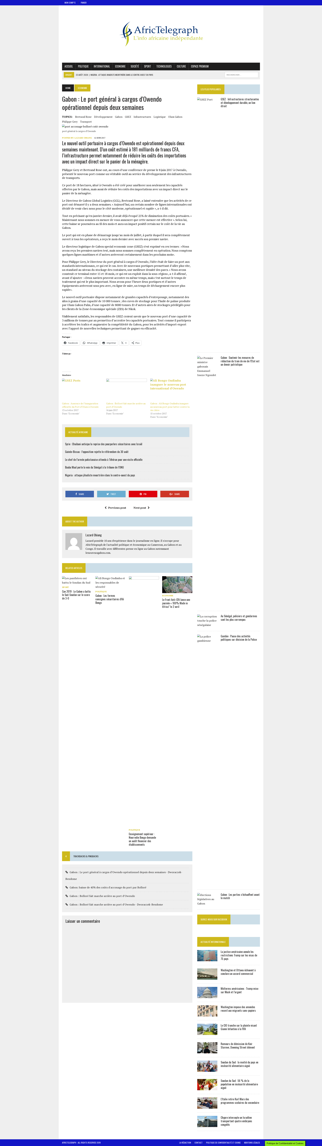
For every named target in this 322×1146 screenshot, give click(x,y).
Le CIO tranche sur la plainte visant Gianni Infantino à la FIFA (239, 1027)
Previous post (117, 508)
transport (86, 121)
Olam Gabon (175, 116)
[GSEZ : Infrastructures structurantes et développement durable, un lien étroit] (207, 346)
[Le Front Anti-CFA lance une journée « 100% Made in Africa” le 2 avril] (177, 591)
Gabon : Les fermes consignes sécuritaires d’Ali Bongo (109, 599)
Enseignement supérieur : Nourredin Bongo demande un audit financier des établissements (142, 839)
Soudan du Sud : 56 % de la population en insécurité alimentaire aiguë (239, 1084)
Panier (84, 2)
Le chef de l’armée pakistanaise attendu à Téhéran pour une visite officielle (103, 460)
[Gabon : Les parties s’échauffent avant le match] (207, 903)
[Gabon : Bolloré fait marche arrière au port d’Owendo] (126, 390)
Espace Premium (200, 66)
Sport (147, 66)
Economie (120, 66)
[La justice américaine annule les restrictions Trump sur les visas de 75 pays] (207, 959)
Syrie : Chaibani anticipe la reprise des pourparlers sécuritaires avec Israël (103, 444)
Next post (139, 508)
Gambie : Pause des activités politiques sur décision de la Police (239, 638)
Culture (181, 66)
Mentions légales (252, 1142)
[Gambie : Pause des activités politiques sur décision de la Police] (207, 883)
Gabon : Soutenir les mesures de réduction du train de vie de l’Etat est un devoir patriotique (240, 361)
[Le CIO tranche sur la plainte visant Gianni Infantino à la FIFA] (207, 1033)
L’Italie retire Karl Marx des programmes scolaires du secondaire (240, 1101)
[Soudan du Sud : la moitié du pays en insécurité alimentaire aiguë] (207, 1069)
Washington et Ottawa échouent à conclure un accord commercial (238, 972)
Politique (83, 66)
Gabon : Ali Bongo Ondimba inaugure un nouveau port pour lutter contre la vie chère (170, 407)
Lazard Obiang (83, 138)
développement (103, 116)
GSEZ (128, 116)
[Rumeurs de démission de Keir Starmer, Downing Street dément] (207, 1051)
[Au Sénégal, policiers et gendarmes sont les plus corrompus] (207, 625)
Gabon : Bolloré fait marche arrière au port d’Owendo (102, 896)
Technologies (164, 66)
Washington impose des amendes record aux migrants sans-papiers (238, 1009)
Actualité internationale (213, 941)
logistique (160, 116)
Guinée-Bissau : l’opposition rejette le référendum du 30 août (96, 452)
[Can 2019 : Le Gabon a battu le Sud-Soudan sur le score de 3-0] (77, 582)
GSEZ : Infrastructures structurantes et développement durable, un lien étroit (240, 102)
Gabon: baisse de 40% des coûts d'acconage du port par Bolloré (108, 887)
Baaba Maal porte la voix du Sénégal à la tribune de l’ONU (94, 467)
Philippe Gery (70, 121)
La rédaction (185, 1142)
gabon (118, 116)
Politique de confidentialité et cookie (223, 1142)
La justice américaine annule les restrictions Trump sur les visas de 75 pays (239, 955)
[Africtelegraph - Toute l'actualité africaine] (161, 34)
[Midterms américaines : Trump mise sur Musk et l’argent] (207, 996)
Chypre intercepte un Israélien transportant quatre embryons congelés (236, 1121)
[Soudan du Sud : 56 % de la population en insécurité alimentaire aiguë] (207, 1088)
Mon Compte (70, 2)
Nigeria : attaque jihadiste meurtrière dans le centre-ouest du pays (100, 475)
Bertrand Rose (83, 116)
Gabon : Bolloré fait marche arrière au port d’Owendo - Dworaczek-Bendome (116, 904)
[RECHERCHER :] (241, 74)
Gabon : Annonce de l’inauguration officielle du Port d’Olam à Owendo (80, 405)
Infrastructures (142, 116)
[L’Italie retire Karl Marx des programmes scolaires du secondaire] (207, 1106)
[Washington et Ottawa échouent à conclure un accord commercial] (207, 977)
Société (135, 66)
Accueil (69, 66)
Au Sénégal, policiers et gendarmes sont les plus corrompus (239, 618)
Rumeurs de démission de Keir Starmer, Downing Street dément (238, 1045)
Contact (199, 1142)
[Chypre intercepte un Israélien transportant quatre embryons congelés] (207, 1125)
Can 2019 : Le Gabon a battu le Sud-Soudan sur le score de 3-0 (76, 594)
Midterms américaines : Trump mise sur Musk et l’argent (239, 990)
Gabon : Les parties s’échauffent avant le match (240, 896)
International (102, 66)
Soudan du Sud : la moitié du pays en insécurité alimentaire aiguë (239, 1064)
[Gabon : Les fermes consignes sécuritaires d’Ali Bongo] (110, 587)
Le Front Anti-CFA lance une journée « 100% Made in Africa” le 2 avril (176, 603)
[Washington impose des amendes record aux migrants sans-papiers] (207, 1014)
